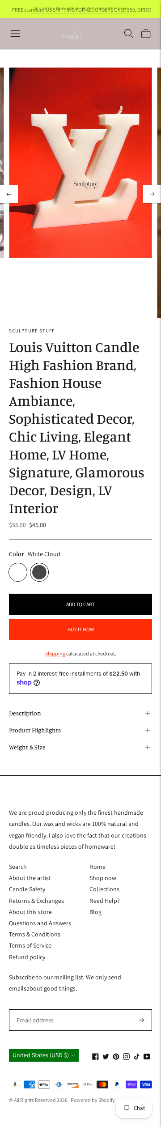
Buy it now (81, 629)
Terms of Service (30, 945)
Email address (33, 1009)
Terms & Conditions (34, 934)
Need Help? (104, 901)
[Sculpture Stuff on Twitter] (105, 1058)
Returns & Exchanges (36, 901)
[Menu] (15, 33)
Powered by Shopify (93, 1100)
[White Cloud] (18, 572)
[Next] (152, 194)
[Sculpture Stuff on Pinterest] (116, 1058)
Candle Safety (27, 889)
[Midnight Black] (39, 572)
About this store (30, 912)
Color (16, 553)
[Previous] (9, 194)
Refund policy (27, 957)
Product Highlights (35, 730)
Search (18, 867)
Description (25, 713)
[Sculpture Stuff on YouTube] (147, 1058)
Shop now (102, 878)
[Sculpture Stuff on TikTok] (136, 1058)
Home (97, 867)
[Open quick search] (129, 33)
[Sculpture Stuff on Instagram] (126, 1058)
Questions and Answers (40, 923)
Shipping (55, 653)
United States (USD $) (41, 1055)
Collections (104, 889)
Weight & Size (27, 747)
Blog (95, 912)
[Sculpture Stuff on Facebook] (95, 1058)
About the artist (30, 878)
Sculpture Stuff (32, 330)
